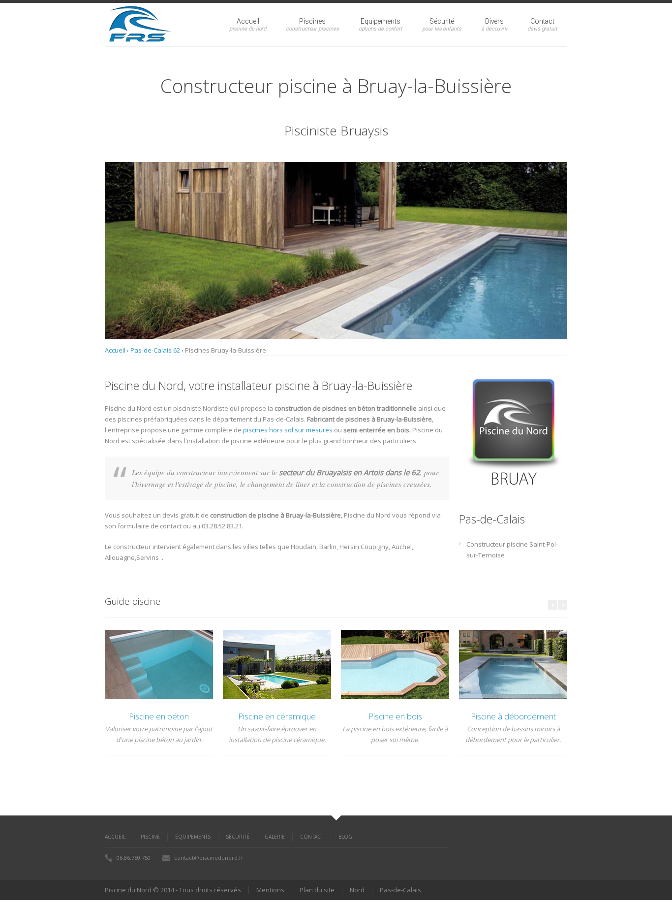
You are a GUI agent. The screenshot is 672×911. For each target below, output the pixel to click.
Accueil (248, 21)
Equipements (380, 21)
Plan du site (317, 890)
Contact (542, 21)
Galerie (275, 836)
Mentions (270, 890)
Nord (357, 890)
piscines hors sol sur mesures (288, 429)
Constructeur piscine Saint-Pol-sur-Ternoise (512, 549)
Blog (345, 836)
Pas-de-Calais (400, 890)
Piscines (312, 21)
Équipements (193, 836)
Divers (494, 21)
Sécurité (441, 21)
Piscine (150, 836)
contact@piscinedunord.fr (209, 857)
